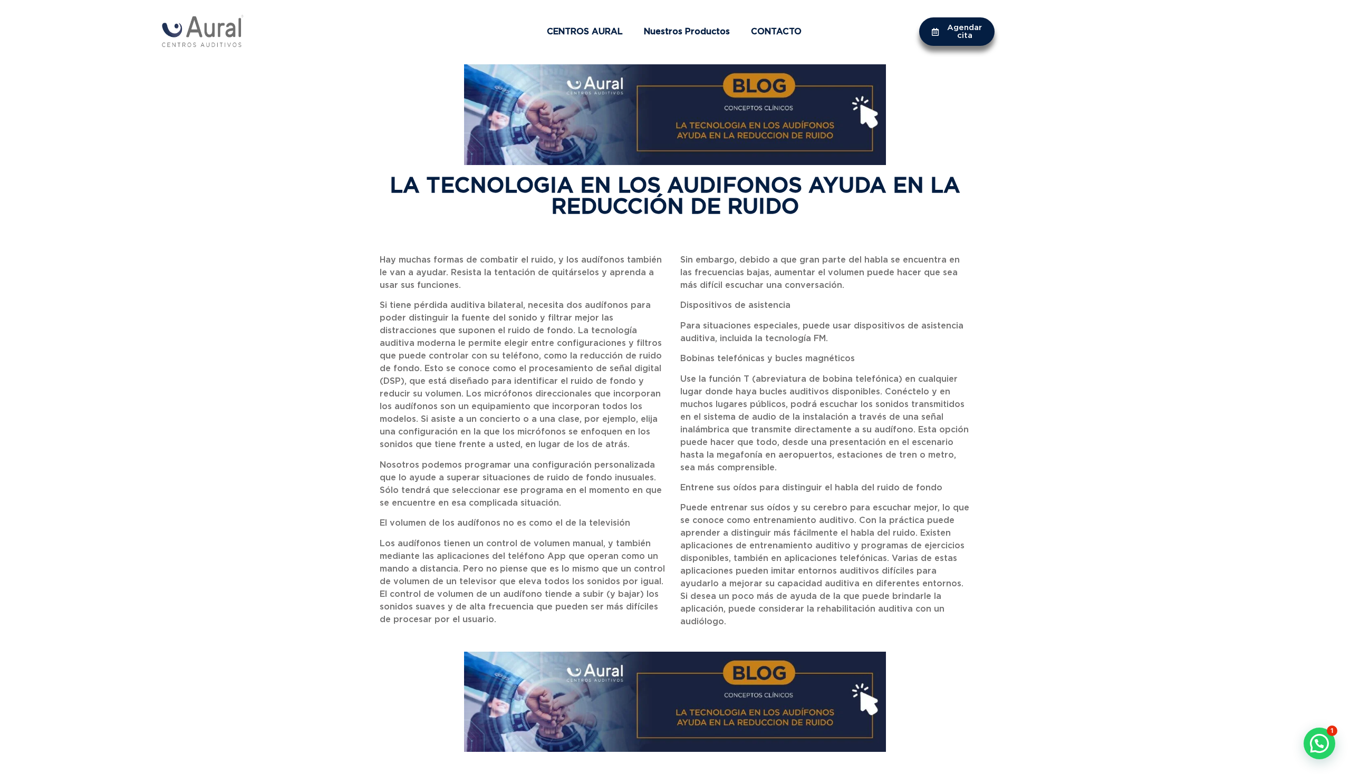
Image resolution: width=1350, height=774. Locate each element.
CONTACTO (776, 31)
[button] (1319, 743)
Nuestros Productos (687, 31)
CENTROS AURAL (585, 31)
